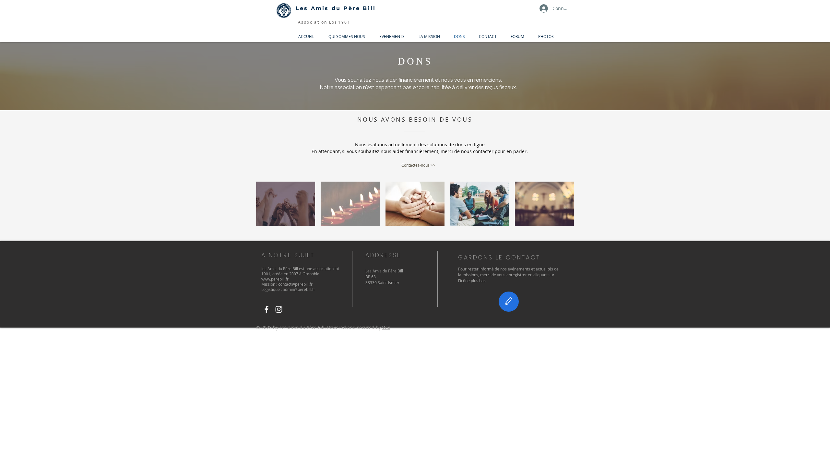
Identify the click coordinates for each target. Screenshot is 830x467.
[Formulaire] (509, 302)
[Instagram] (278, 309)
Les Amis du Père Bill (336, 8)
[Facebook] (266, 309)
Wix (386, 327)
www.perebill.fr (275, 278)
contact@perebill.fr (295, 284)
